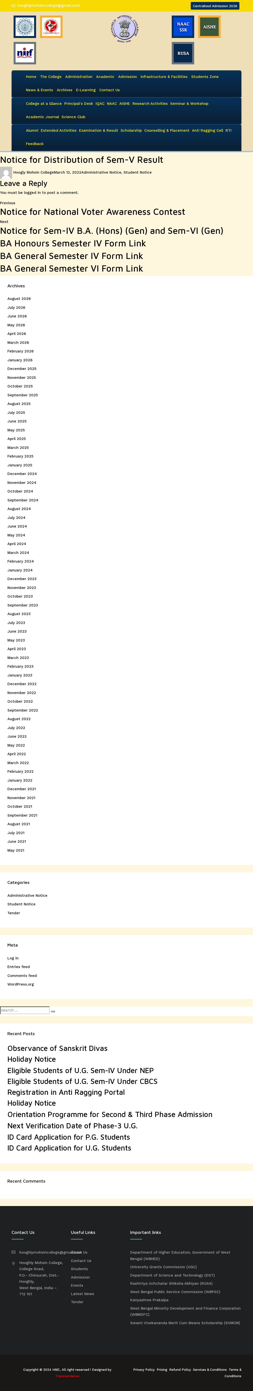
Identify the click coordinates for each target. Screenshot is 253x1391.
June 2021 (16, 841)
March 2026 (18, 342)
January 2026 (19, 360)
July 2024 (16, 517)
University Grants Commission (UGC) (163, 1267)
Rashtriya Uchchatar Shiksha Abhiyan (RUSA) (171, 1283)
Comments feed (22, 975)
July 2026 (16, 307)
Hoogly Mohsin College (33, 172)
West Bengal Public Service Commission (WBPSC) (175, 1292)
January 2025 (19, 465)
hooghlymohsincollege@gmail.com (48, 5)
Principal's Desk (78, 103)
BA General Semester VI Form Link (71, 268)
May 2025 (16, 430)
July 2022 (16, 728)
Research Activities (150, 103)
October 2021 (19, 806)
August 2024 (19, 509)
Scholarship (131, 130)
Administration (78, 76)
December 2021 (21, 789)
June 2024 (17, 526)
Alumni (32, 130)
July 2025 (16, 412)
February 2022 (20, 771)
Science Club (73, 117)
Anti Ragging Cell (207, 130)
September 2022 (22, 710)
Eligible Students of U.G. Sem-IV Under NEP (80, 1070)
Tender (13, 913)
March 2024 (18, 552)
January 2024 (20, 570)
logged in (32, 192)
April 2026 (16, 333)
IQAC (100, 103)
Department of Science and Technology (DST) (172, 1275)
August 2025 (18, 404)
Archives (64, 90)
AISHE (124, 103)
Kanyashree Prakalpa (149, 1300)
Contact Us (109, 90)
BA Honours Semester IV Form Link (73, 243)
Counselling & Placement (167, 130)
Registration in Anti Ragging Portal (66, 1092)
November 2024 (21, 482)
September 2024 (22, 500)
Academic (105, 76)
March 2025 (18, 447)
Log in (13, 958)
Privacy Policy (144, 1370)
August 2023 (19, 614)
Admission (127, 76)
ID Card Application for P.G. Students (68, 1137)
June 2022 (17, 736)
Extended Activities (59, 130)
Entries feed (18, 967)
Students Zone (205, 76)
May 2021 (15, 850)
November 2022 (21, 693)
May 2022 (16, 745)
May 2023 (16, 640)
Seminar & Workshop (189, 103)
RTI (229, 130)
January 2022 (19, 780)
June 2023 (17, 631)
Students (79, 1269)
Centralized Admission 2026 (215, 6)
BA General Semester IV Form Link (71, 255)
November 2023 (21, 588)
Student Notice (138, 172)
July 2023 (16, 623)
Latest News (82, 1294)
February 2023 (20, 666)
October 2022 (20, 701)
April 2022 (16, 754)
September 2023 (22, 605)
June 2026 (17, 316)
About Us (79, 1252)
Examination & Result (98, 130)
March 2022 (18, 763)
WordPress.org (20, 984)
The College (51, 76)
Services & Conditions (210, 1370)
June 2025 (16, 421)
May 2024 (16, 535)
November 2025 (21, 377)
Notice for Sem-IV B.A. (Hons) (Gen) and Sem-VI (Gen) (111, 230)
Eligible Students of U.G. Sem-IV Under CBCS (82, 1081)
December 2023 (22, 579)
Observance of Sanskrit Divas (57, 1048)
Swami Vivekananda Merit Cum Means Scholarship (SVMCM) (185, 1323)
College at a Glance (44, 103)
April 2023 (16, 649)
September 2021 (22, 815)
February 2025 (20, 456)
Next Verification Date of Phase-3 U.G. (72, 1125)
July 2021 (15, 833)
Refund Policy (180, 1370)
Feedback (35, 144)
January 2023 (19, 675)
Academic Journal (42, 117)
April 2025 (16, 439)
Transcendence (67, 1376)
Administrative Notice (101, 172)
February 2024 (20, 561)
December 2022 (22, 684)
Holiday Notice (31, 1059)
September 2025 (22, 395)
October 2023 (20, 596)
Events (77, 1285)
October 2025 (20, 386)
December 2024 (22, 474)
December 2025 (21, 368)
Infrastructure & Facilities (164, 76)
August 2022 (19, 719)
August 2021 (18, 824)
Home (31, 76)
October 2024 (20, 491)
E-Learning (86, 90)
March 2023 (18, 658)
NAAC (112, 103)
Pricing (162, 1370)
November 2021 (21, 798)
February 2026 (20, 351)
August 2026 (19, 298)
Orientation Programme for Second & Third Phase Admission (109, 1114)
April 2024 (16, 544)
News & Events (39, 90)
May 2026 (16, 325)
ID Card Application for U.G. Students (69, 1147)
